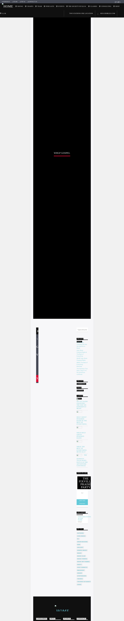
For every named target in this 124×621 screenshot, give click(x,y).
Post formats (82, 588)
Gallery (80, 568)
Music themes (82, 580)
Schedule (6, 1)
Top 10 (23, 1)
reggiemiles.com (107, 13)
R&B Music (80, 591)
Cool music (81, 557)
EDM (78, 565)
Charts (30, 6)
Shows (20, 6)
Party (79, 585)
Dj (78, 560)
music (79, 574)
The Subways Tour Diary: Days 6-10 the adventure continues (82, 481)
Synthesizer (81, 597)
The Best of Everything (85, 602)
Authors (80, 554)
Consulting (106, 6)
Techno (80, 600)
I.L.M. (4, 13)
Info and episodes (82, 523)
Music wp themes (83, 582)
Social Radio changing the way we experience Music (82, 426)
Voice (79, 605)
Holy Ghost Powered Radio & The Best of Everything (82, 441)
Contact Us (33, 1)
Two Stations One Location (81, 13)
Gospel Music (82, 571)
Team (15, 1)
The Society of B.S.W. (77, 6)
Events (61, 6)
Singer (79, 594)
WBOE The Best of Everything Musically (82, 385)
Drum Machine (82, 562)
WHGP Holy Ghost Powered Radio (81, 456)
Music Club (81, 577)
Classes (93, 6)
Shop (117, 6)
